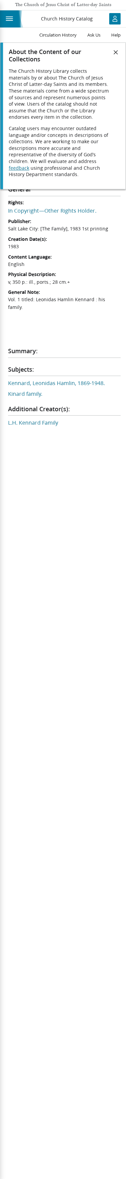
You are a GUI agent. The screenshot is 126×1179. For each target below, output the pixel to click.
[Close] (116, 52)
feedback (19, 168)
